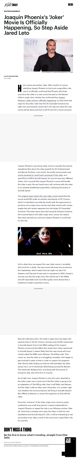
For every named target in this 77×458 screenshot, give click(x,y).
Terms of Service (35, 445)
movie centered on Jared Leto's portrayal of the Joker (40, 175)
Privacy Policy (44, 445)
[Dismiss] (73, 439)
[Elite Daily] (11, 4)
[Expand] (67, 439)
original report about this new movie (39, 196)
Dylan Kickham (12, 76)
